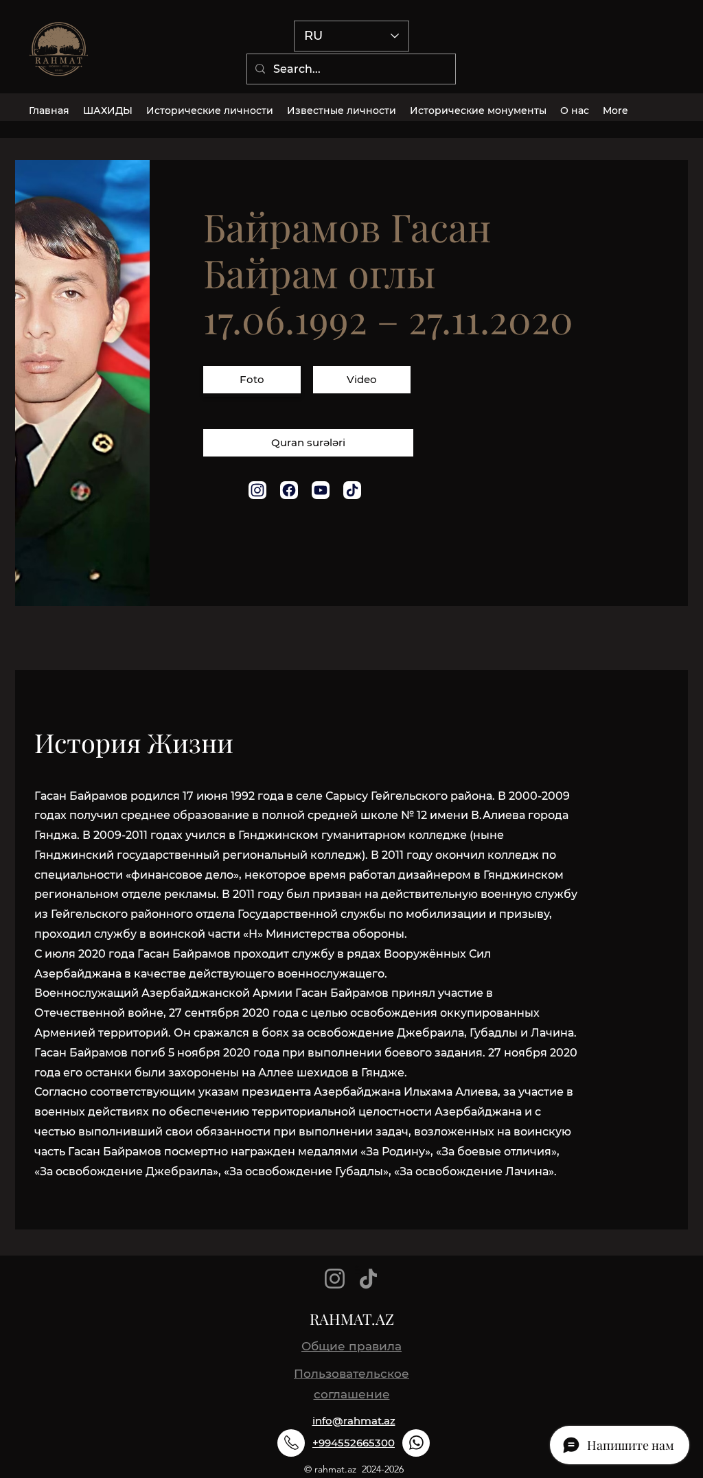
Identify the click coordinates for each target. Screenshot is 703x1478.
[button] (252, 381)
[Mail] (257, 490)
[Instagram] (334, 1278)
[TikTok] (368, 1278)
